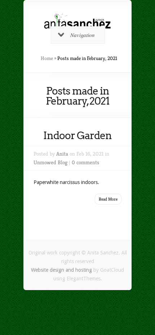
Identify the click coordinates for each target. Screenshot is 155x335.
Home (47, 58)
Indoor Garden (77, 135)
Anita (62, 153)
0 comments (85, 162)
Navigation (82, 34)
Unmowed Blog (50, 162)
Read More (108, 199)
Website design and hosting (61, 270)
